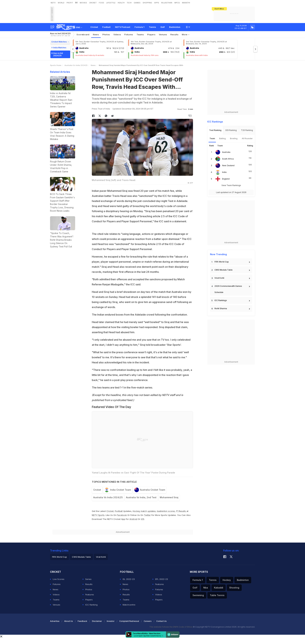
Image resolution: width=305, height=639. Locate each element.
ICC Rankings (220, 300)
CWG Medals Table (223, 270)
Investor (111, 621)
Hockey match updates (144, 511)
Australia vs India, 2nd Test (141, 497)
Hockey (227, 580)
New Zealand (228, 165)
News (96, 34)
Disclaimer (97, 621)
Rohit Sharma (220, 308)
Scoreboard (83, 34)
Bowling (233, 138)
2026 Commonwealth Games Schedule (228, 289)
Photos (106, 34)
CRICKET (93, 3)
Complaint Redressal (129, 621)
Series (88, 579)
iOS (142, 519)
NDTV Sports (98, 515)
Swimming (198, 595)
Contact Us (161, 621)
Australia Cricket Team (152, 489)
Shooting (234, 587)
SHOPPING (147, 3)
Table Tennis (217, 595)
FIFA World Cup (221, 262)
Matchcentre (129, 604)
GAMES (137, 3)
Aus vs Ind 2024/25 (60, 34)
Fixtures (128, 34)
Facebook (122, 515)
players (151, 34)
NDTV (53, 3)
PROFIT (70, 3)
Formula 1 (139, 27)
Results (174, 34)
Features (89, 594)
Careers (148, 621)
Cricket (94, 27)
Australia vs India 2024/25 (108, 497)
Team (212, 138)
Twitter (147, 515)
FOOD (101, 3)
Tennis (152, 27)
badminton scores (166, 511)
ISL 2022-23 (129, 579)
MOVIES (83, 3)
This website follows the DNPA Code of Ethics (171, 627)
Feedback (82, 621)
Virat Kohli (219, 278)
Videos (117, 34)
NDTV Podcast (122, 27)
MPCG (177, 3)
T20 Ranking (247, 130)
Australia (226, 152)
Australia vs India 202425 (76, 65)
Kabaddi (218, 587)
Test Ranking (215, 130)
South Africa (228, 159)
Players (89, 599)
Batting (222, 138)
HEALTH (121, 3)
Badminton (174, 27)
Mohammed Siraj (169, 497)
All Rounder (247, 138)
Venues (163, 34)
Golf (162, 27)
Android (133, 519)
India (224, 172)
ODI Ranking (231, 130)
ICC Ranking (91, 604)
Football (106, 27)
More (185, 34)
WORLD (61, 3)
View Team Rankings (231, 185)
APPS (156, 3)
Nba (205, 587)
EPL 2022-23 (161, 579)
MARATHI (186, 3)
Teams (56, 599)
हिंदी (76, 3)
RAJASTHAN (166, 3)
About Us (68, 621)
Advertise (54, 621)
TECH (129, 3)
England (226, 179)
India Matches (59, 47)
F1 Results (181, 511)
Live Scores (58, 579)
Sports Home (55, 65)
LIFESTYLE (110, 3)
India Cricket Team (120, 489)
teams (140, 34)
